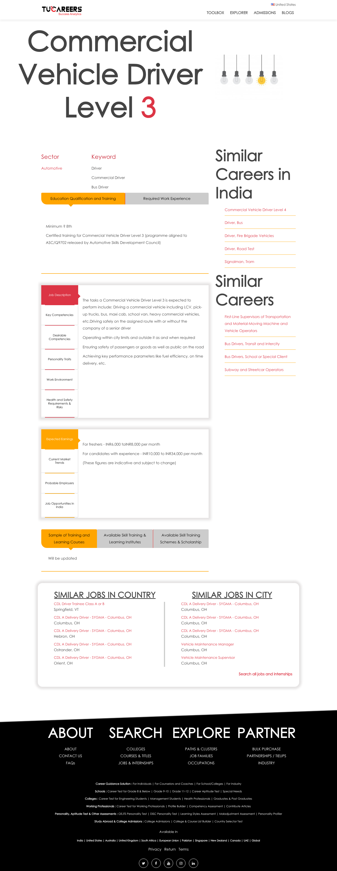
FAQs (70, 763)
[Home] (62, 12)
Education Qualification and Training (83, 198)
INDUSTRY (266, 763)
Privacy (154, 849)
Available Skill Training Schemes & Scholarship (181, 538)
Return (170, 849)
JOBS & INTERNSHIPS (135, 763)
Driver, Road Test (239, 248)
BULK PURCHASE (266, 749)
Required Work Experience (167, 198)
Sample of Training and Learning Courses (69, 538)
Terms (184, 849)
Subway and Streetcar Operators (254, 369)
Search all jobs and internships (265, 674)
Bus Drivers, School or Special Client (256, 356)
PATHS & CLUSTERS (201, 749)
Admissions (265, 12)
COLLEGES (136, 749)
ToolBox (215, 12)
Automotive (51, 168)
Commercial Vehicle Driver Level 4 (255, 209)
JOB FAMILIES (201, 756)
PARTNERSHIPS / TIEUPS (266, 756)
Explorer (239, 12)
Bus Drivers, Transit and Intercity (252, 343)
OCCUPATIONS (201, 763)
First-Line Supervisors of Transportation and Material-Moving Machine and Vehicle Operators (258, 323)
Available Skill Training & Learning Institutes (125, 538)
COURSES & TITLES (135, 756)
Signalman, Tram (239, 261)
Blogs (288, 12)
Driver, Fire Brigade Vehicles (249, 235)
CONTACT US (70, 756)
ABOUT (70, 749)
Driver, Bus (234, 222)
